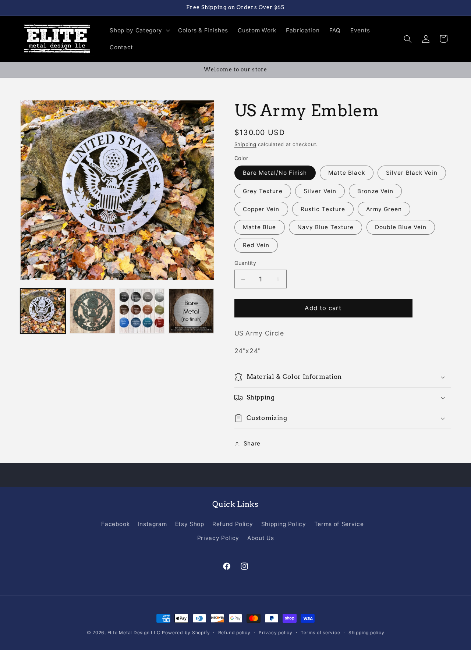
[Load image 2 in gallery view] (92, 311)
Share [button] (252, 443)
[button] (139, 30)
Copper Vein (261, 209)
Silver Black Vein (412, 172)
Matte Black (346, 172)
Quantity (245, 263)
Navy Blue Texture (325, 227)
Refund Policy (232, 524)
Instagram (152, 524)
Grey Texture (263, 191)
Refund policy (234, 632)
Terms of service (320, 632)
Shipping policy (366, 632)
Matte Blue (259, 227)
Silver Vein (320, 191)
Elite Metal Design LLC (133, 632)
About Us (260, 537)
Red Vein (256, 245)
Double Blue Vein (401, 227)
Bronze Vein (375, 191)
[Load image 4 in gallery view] (191, 311)
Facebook (115, 524)
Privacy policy (276, 632)
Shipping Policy (283, 524)
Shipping (245, 144)
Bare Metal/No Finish (275, 172)
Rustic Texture (323, 209)
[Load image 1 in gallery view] (42, 311)
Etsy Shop (189, 524)
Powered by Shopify (186, 632)
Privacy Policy (218, 537)
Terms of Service (339, 524)
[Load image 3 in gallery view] (141, 311)
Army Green (384, 209)
